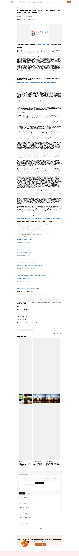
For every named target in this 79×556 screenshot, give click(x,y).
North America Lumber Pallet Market (46, 44)
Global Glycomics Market (22, 285)
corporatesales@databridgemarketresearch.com (29, 322)
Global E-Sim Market (21, 245)
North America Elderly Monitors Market (24, 239)
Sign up (68, 2)
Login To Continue (39, 482)
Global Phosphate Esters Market (23, 242)
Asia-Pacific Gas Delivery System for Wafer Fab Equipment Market (30, 265)
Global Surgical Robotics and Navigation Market (26, 262)
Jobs (59, 2)
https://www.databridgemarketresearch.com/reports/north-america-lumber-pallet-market (36, 82)
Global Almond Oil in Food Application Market (26, 258)
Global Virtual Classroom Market (23, 281)
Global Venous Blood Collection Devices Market (26, 268)
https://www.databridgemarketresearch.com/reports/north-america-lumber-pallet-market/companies (39, 218)
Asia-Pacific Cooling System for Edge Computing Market (28, 288)
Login (64, 2)
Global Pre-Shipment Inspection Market (25, 271)
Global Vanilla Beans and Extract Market (25, 252)
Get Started (41, 544)
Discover (49, 2)
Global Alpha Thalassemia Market (23, 278)
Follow (26, 7)
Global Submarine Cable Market (23, 249)
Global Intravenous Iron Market (23, 255)
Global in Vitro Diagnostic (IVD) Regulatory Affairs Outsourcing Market (31, 275)
